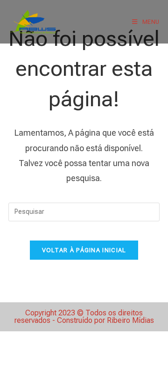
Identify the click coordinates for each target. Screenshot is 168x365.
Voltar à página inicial (84, 250)
